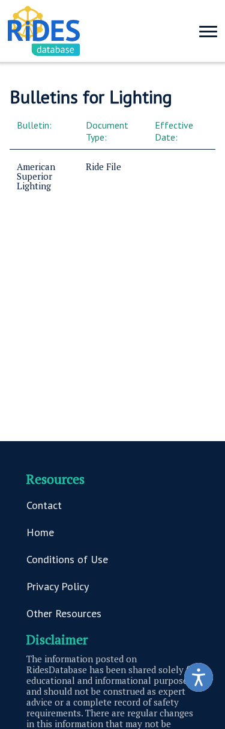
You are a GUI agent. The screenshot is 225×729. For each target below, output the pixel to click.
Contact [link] (44, 505)
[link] (198, 677)
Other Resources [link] (63, 613)
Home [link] (40, 532)
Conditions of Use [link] (67, 559)
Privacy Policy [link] (57, 586)
